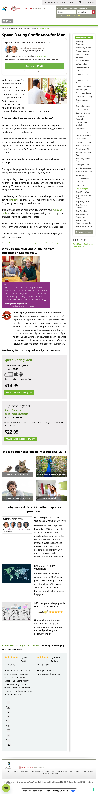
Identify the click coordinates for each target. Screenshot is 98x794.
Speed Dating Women (84, 192)
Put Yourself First (82, 178)
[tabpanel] (18, 676)
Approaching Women (83, 48)
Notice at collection (32, 790)
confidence (14, 199)
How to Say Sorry (82, 146)
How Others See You (83, 142)
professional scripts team (16, 529)
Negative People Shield (84, 171)
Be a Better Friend (82, 60)
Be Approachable (82, 64)
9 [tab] (8, 740)
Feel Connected (81, 139)
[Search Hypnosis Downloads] (93, 12)
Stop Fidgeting (81, 211)
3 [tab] (8, 712)
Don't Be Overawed (83, 109)
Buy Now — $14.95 (34, 66)
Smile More (80, 185)
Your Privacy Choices (57, 790)
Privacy (83, 771)
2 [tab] (8, 707)
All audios (82, 12)
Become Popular (82, 90)
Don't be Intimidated (83, 106)
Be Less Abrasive (82, 67)
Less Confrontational (83, 168)
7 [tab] (8, 731)
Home (8, 771)
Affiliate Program (62, 771)
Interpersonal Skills (83, 37)
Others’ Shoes (81, 175)
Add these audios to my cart (21, 439)
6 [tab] (8, 726)
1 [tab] (8, 702)
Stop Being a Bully (83, 202)
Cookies (90, 771)
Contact (76, 771)
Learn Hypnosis (25, 771)
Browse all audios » (83, 232)
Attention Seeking (82, 51)
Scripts (47, 771)
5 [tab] (8, 721)
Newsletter (46, 773)
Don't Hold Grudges (83, 113)
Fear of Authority (82, 132)
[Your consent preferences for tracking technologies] (93, 789)
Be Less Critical (82, 71)
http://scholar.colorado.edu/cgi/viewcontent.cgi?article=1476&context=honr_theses (33, 243)
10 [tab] (9, 745)
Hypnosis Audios (37, 771)
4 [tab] (8, 717)
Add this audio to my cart (20, 392)
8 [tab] (8, 736)
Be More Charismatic (83, 86)
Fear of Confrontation (83, 135)
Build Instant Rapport (16, 413)
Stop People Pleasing (84, 226)
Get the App (55, 773)
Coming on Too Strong (84, 97)
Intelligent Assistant (72, 15)
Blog (53, 771)
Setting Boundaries (83, 182)
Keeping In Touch (82, 165)
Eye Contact (80, 128)
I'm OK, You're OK (82, 149)
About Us (15, 771)
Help (70, 771)
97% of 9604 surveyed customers (20, 645)
